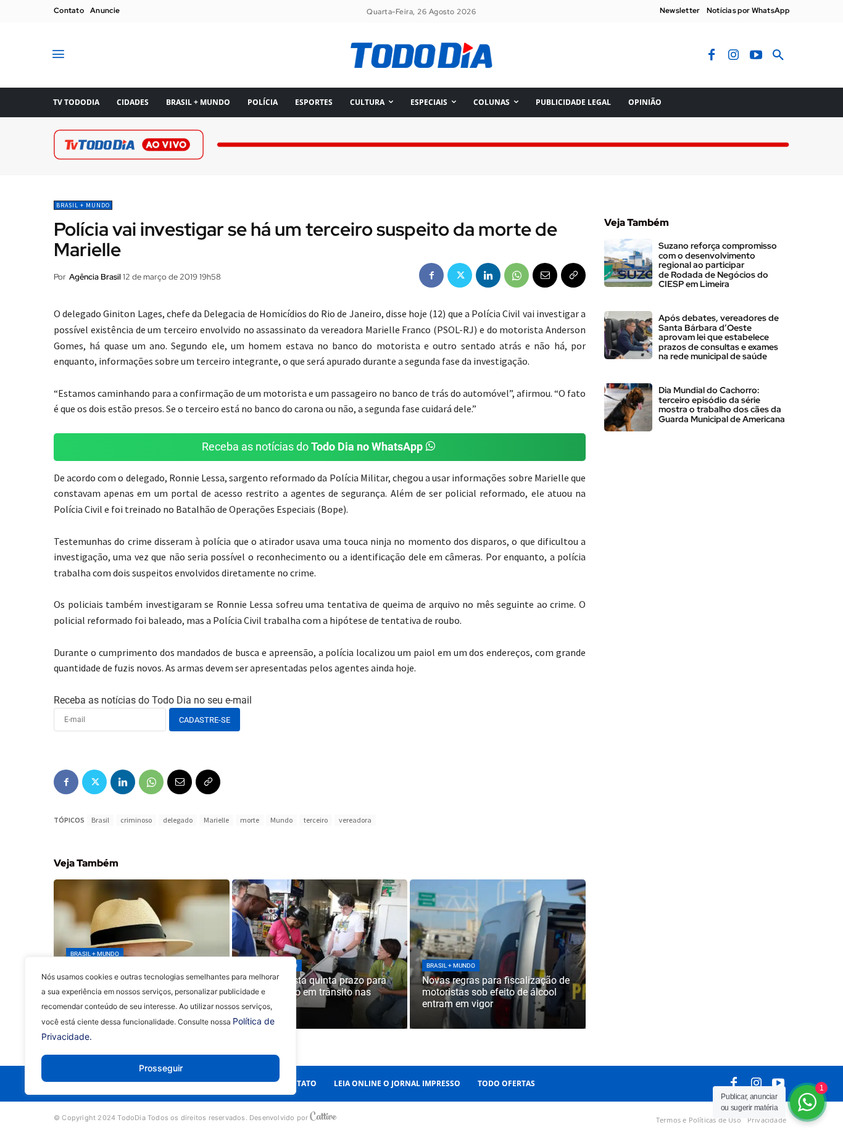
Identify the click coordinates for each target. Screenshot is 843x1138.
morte (249, 819)
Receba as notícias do (312, 446)
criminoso (136, 819)
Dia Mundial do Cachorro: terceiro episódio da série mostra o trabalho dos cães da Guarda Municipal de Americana (721, 404)
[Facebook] (711, 55)
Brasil (100, 819)
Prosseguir (161, 1068)
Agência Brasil (95, 277)
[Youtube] (756, 55)
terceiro (316, 819)
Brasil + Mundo (83, 205)
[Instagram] (734, 55)
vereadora (355, 819)
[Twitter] (459, 275)
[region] (160, 1035)
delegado (178, 819)
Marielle (216, 819)
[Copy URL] (573, 275)
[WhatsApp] (516, 275)
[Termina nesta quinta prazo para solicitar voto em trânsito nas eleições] (320, 954)
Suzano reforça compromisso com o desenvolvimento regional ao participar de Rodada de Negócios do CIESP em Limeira (717, 264)
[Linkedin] (488, 275)
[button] (778, 55)
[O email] (545, 275)
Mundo (281, 819)
